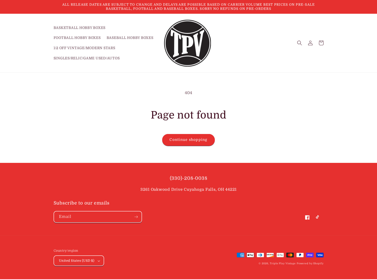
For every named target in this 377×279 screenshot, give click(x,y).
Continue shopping (188, 140)
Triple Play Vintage (283, 263)
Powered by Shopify (310, 263)
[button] (299, 43)
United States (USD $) (76, 260)
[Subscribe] (136, 217)
